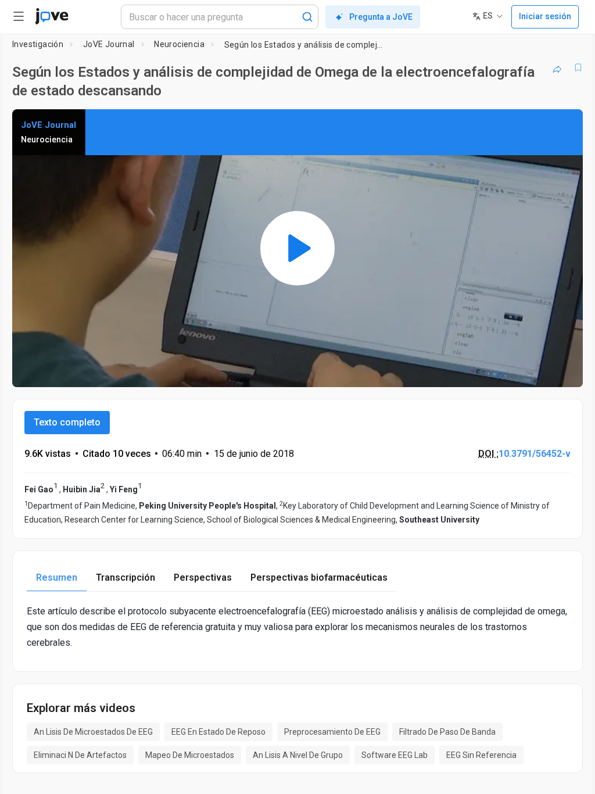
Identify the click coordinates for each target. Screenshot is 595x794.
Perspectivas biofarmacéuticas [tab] (319, 577)
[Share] (557, 67)
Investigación (37, 44)
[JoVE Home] (52, 16)
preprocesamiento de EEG (332, 731)
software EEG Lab (394, 755)
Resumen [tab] (56, 577)
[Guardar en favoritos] (578, 67)
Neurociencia (179, 44)
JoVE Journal (109, 44)
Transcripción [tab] (125, 577)
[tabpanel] (297, 627)
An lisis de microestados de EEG (93, 731)
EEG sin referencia (481, 755)
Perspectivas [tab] (203, 577)
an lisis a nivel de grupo (298, 755)
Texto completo (67, 422)
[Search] (307, 17)
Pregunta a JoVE (381, 17)
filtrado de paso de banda (447, 731)
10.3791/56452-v (535, 453)
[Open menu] (18, 16)
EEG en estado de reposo (218, 731)
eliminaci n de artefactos (80, 755)
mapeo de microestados (189, 755)
